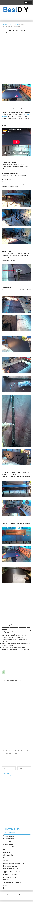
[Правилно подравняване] (21, 750)
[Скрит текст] (7, 753)
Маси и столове (15, 77)
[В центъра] (18, 750)
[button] (28, 2)
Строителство (9, 844)
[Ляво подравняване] (15, 750)
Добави (6, 774)
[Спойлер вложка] (16, 753)
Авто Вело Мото (10, 847)
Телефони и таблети (12, 882)
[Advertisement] (16, 49)
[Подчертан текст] (9, 750)
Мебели (6, 852)
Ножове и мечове (10, 866)
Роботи (6, 879)
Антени (6, 860)
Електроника (8, 838)
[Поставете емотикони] (24, 750)
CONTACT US (21, 894)
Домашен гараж (10, 877)
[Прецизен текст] (12, 750)
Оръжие (6, 858)
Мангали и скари (10, 869)
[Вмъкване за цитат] (10, 753)
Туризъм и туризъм (11, 871)
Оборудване (8, 836)
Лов (5, 885)
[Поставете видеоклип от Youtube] (27, 750)
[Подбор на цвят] (4, 753)
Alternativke (8, 855)
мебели (6, 77)
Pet (4, 888)
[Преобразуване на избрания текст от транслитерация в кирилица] (13, 753)
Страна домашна (10, 874)
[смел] (3, 750)
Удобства (7, 841)
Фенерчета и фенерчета (13, 863)
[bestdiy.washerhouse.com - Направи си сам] (16, 9)
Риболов (6, 849)
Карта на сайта (12, 894)
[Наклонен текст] (6, 750)
